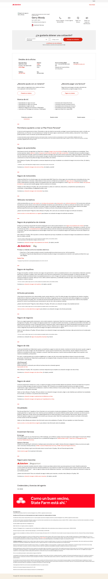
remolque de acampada (48, 203)
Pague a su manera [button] (70, 93)
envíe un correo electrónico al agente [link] (31, 309)
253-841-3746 (22, 73)
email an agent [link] (24, 451)
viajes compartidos (63, 153)
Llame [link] (18, 213)
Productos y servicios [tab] (26, 117)
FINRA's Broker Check (62, 438)
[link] (69, 22)
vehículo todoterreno (71, 203)
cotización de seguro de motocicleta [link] (33, 191)
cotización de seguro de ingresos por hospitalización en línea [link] (39, 399)
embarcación (59, 203)
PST (65, 62)
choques (41, 153)
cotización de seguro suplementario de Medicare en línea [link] (38, 396)
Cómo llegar (22, 67)
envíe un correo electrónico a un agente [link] (31, 213)
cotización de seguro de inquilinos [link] (32, 284)
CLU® (33, 20)
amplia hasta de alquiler (50, 153)
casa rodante (36, 203)
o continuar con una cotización (54, 43)
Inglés (38, 64)
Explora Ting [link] (20, 258)
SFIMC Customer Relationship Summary (46, 445)
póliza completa (43, 537)
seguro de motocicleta (73, 182)
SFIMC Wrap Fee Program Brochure (66, 445)
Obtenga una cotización (73, 39)
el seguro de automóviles (55, 151)
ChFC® (39, 20)
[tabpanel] (54, 66)
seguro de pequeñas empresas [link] (39, 336)
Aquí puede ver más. (22, 366)
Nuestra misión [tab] (54, 117)
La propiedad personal (34, 228)
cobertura (32, 153)
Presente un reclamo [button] (26, 93)
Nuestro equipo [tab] (81, 117)
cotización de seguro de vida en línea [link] (33, 372)
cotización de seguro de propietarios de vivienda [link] (36, 242)
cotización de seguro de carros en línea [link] (34, 167)
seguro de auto (70, 180)
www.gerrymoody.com (79, 64)
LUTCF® (35, 20)
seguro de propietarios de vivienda (75, 225)
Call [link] (18, 451)
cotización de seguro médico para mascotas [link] (35, 476)
